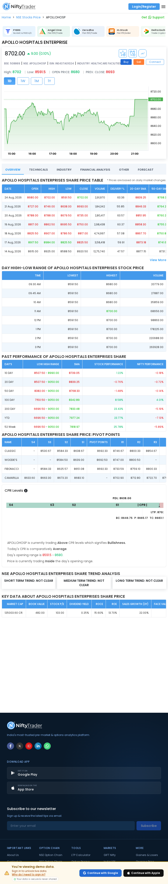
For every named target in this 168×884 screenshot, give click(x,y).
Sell (138, 62)
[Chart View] (142, 53)
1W (23, 80)
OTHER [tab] (124, 170)
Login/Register (144, 6)
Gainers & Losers (147, 855)
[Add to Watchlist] (123, 53)
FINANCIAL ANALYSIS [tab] (95, 170)
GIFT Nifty (110, 855)
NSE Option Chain (50, 855)
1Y (49, 80)
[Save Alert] (133, 53)
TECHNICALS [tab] (38, 170)
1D (10, 80)
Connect (155, 62)
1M (37, 80)
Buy (126, 62)
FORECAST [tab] (146, 170)
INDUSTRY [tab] (64, 170)
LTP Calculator (80, 855)
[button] (6, 17)
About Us (13, 855)
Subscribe (149, 826)
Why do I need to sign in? (29, 874)
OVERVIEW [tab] (12, 170)
